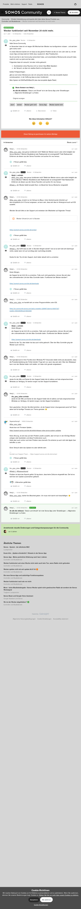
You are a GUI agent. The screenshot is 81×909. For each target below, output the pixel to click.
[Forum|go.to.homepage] (23, 12)
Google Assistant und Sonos (13, 598)
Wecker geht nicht (31, 105)
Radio (30, 4)
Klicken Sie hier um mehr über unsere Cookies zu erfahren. (59, 895)
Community (5, 19)
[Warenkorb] (75, 4)
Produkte (6, 4)
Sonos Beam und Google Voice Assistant (18, 596)
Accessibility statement (60, 619)
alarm (12, 105)
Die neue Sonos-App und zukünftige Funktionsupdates (24, 575)
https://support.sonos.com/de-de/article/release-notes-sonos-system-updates (35, 430)
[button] (2, 13)
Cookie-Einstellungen (44, 619)
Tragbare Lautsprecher (11, 592)
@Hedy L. (13, 185)
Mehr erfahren (15, 4)
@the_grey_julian (15, 152)
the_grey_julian (15, 40)
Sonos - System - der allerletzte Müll (16, 547)
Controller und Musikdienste (11, 21)
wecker (19, 105)
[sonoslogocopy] (40, 4)
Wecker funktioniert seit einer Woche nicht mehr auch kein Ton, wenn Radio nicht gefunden (37, 563)
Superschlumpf (15, 421)
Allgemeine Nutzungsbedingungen (24, 619)
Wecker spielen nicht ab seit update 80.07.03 (20, 569)
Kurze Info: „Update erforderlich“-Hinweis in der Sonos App (25, 553)
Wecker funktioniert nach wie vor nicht (17, 581)
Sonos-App (43, 105)
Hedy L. (12, 149)
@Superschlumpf (22, 471)
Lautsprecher (8, 550)
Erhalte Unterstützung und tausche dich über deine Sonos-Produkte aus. (35, 19)
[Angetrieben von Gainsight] (40, 614)
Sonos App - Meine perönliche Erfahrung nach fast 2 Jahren (25, 557)
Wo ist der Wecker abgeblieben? (15, 602)
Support (24, 4)
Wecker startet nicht (56, 105)
